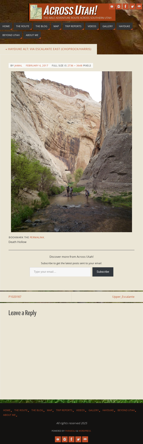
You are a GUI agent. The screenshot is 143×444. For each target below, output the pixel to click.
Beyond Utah (126, 410)
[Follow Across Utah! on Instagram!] (119, 6)
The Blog (37, 410)
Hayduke (108, 410)
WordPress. (84, 430)
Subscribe (103, 271)
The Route (21, 410)
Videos (80, 410)
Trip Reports (64, 410)
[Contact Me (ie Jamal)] (139, 6)
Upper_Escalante (123, 297)
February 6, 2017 (37, 65)
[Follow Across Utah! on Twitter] (132, 6)
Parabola (70, 430)
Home (6, 410)
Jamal (18, 65)
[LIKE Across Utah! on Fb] (126, 6)
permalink (37, 237)
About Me (9, 415)
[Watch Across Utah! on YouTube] (112, 6)
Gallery (94, 410)
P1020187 (15, 297)
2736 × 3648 (74, 65)
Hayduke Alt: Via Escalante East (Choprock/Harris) (48, 49)
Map (49, 410)
